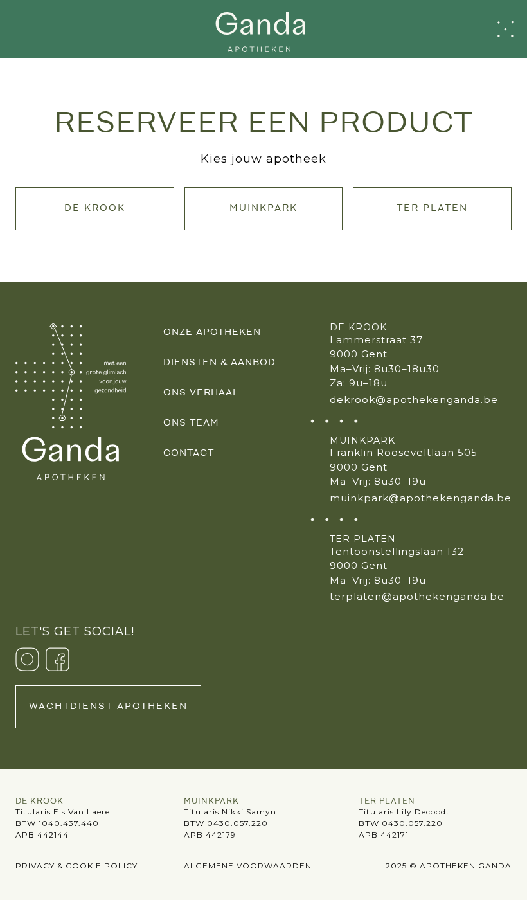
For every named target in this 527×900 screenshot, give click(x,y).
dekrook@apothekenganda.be (414, 399)
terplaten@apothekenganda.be (417, 596)
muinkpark (263, 208)
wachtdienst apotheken (108, 707)
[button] (505, 29)
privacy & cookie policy (76, 865)
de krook (94, 208)
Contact (188, 453)
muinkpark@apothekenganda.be (421, 498)
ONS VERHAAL (201, 393)
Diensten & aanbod (219, 363)
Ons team (191, 423)
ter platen (432, 208)
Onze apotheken (212, 333)
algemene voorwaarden (248, 865)
